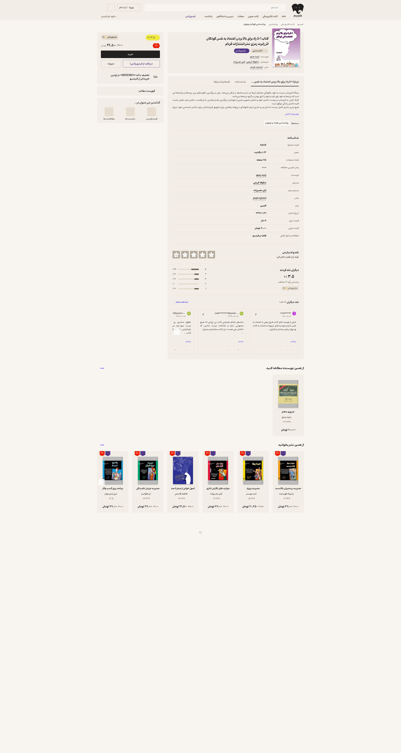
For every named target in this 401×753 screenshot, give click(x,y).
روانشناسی (273, 24)
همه (102, 368)
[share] (197, 68)
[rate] (211, 254)
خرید (130, 54)
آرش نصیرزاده (239, 62)
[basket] (111, 7)
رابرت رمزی (254, 56)
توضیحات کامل (292, 114)
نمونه (111, 64)
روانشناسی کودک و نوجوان (254, 24)
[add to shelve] (151, 111)
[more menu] (174, 68)
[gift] (189, 68)
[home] (297, 10)
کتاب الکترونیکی (287, 24)
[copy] (104, 77)
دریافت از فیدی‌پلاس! (141, 64)
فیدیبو (300, 24)
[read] (109, 111)
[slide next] (177, 332)
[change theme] (101, 7)
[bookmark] (182, 68)
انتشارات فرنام (256, 67)
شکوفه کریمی (252, 62)
